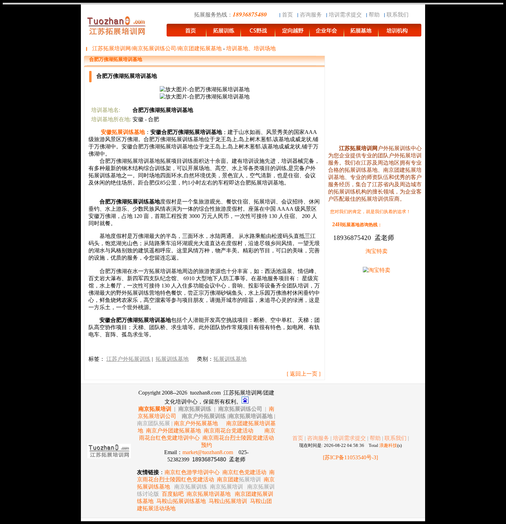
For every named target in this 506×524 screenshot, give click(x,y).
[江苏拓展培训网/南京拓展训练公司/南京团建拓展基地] (187, 33)
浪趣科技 (388, 445)
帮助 (374, 15)
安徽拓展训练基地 (123, 132)
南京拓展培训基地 (209, 494)
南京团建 (239, 479)
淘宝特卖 (377, 251)
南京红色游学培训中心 (192, 472)
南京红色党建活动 (244, 472)
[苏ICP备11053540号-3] (350, 457)
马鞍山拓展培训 (228, 501)
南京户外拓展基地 (196, 423)
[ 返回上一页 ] (303, 374)
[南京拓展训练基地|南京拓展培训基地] (361, 33)
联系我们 (398, 15)
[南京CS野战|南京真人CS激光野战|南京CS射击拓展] (258, 33)
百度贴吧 (173, 494)
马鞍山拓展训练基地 (181, 501)
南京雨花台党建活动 (228, 430)
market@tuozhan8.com (207, 452)
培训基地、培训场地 (251, 48)
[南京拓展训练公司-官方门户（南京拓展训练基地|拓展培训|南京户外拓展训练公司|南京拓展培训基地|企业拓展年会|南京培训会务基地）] (224, 33)
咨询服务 (311, 15)
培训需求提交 (345, 15)
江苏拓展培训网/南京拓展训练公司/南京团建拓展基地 (157, 48)
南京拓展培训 (154, 409)
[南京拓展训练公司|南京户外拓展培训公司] (400, 33)
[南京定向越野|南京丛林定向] (292, 33)
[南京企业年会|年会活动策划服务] (327, 33)
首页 (287, 15)
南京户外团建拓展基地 (173, 430)
